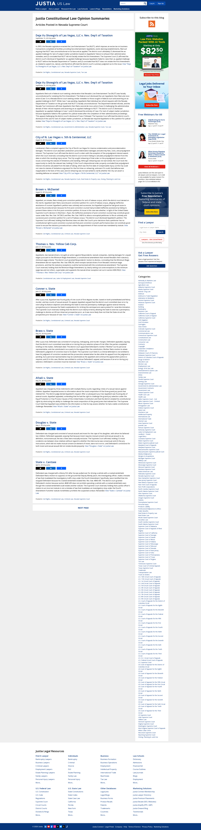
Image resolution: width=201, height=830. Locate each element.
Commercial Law (144, 331)
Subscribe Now (152, 212)
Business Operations (108, 762)
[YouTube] (48, 826)
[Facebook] (51, 826)
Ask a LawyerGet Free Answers (148, 254)
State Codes (72, 795)
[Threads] (57, 826)
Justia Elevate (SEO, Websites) (144, 802)
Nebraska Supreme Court (146, 474)
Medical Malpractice (145, 454)
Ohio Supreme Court (145, 493)
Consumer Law (143, 342)
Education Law (143, 362)
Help (125, 827)
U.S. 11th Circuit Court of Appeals (149, 579)
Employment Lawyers (44, 769)
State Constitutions (75, 791)
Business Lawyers (43, 762)
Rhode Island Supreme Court (148, 518)
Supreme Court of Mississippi (148, 544)
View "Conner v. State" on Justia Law (77, 315)
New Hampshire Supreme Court (149, 478)
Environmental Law (144, 373)
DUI (69, 769)
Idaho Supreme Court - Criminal (149, 401)
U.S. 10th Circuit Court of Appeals (149, 577)
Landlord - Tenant (144, 434)
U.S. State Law (74, 788)
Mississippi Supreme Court (147, 465)
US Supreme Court (144, 715)
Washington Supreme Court (147, 726)
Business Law (143, 311)
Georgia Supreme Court (146, 384)
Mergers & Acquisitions (146, 456)
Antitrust (141, 294)
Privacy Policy (147, 827)
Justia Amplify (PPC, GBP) (142, 805)
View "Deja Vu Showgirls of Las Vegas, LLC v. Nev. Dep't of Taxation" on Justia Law (74, 121)
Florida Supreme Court (146, 379)
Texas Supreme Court (145, 568)
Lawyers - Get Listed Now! (151, 239)
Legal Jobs (104, 791)
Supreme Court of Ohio (146, 553)
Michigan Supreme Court (146, 458)
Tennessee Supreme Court (147, 564)
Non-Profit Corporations (146, 487)
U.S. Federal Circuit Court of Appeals (150, 660)
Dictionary (137, 759)
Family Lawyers (41, 776)
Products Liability (144, 507)
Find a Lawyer (41, 9)
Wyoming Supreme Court (146, 735)
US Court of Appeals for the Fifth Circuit (151, 682)
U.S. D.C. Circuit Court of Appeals (149, 658)
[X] (63, 826)
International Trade (144, 419)
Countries (104, 812)
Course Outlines (139, 769)
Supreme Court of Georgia (147, 535)
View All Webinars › (151, 167)
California (72, 802)
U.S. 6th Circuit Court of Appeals (149, 592)
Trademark (142, 570)
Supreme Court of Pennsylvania (149, 555)
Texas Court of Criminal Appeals (149, 566)
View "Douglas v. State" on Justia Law (99, 446)
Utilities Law (142, 719)
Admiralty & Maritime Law (147, 281)
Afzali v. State (44, 378)
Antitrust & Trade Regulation (148, 296)
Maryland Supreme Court (146, 447)
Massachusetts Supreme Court (148, 450)
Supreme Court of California (147, 533)
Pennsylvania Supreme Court (148, 502)
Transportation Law (145, 572)
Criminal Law (68, 234)
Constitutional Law (57, 72)
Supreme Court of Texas (146, 557)
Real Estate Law (143, 515)
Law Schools (83, 9)
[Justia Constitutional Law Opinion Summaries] (45, 3)
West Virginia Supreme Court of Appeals (151, 728)
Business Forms (106, 798)
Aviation (141, 305)
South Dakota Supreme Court (148, 524)
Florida (70, 805)
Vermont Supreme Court (146, 722)
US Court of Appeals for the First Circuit (151, 684)
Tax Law (84, 72)
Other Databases (108, 788)
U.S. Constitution (42, 791)
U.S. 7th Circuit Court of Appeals (149, 594)
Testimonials (138, 812)
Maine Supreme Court (145, 441)
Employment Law (144, 366)
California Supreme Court (146, 318)
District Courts (41, 808)
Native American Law (145, 471)
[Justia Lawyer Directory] (67, 826)
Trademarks (105, 808)
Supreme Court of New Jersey (148, 550)
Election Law (142, 364)
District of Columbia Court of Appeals (151, 357)
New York (72, 808)
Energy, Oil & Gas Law (145, 368)
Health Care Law (143, 395)
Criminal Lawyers (42, 766)
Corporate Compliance (146, 349)
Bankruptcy (142, 309)
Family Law (142, 377)
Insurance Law (143, 412)
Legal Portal (109, 827)
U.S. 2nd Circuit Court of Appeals (149, 583)
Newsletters (107, 9)
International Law (144, 417)
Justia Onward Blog (140, 808)
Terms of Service (134, 827)
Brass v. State (44, 330)
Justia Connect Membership (144, 791)
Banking (141, 307)
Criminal (71, 762)
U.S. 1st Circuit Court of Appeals (149, 581)
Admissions (137, 762)
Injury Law (141, 410)
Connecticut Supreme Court (147, 335)
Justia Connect (98, 827)
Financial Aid (138, 766)
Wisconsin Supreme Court (147, 733)
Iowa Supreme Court (145, 423)
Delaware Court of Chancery (148, 353)
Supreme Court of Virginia (147, 559)
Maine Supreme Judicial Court (148, 443)
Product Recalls (106, 802)
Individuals (73, 756)
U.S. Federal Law (43, 788)
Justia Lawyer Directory (142, 795)
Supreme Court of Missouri (147, 546)
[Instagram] (54, 826)
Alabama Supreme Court (146, 287)
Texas (70, 812)
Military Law (142, 461)
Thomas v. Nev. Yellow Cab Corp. (56, 244)
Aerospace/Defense (145, 283)
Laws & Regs (95, 9)
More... (38, 783)
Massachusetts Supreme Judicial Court (151, 452)
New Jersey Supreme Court (147, 480)
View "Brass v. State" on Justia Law (89, 362)
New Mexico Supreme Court (147, 482)
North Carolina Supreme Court (148, 489)
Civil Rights (46, 72)
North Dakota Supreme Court (148, 491)
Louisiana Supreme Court (146, 439)
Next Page (83, 508)
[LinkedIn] (45, 826)
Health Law (142, 397)
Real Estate (104, 776)
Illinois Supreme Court (145, 403)
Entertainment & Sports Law (148, 371)
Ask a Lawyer (54, 9)
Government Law (144, 390)
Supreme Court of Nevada (147, 548)
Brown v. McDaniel (47, 189)
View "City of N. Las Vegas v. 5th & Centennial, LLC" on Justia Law (84, 173)
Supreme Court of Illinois (146, 540)
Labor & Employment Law (65, 278)
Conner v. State (45, 288)
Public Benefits (143, 511)
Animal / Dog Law (144, 292)
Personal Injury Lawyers (45, 779)
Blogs (135, 776)
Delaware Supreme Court (146, 355)
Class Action (142, 327)
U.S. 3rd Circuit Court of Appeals (149, 586)
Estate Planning (74, 772)
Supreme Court (42, 802)
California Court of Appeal (147, 313)
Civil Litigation (143, 320)
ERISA (140, 375)
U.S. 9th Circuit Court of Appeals (149, 599)
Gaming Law (142, 381)
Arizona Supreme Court (146, 300)
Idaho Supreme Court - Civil (147, 399)
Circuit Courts (41, 805)
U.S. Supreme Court (144, 662)
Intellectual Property (145, 414)
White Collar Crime (144, 730)
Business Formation (108, 759)
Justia (40, 826)
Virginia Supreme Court (146, 724)
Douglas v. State (46, 422)
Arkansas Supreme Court (146, 302)
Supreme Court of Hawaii (146, 537)
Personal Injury (143, 504)
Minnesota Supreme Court (147, 463)
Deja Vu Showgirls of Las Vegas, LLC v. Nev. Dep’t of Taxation (74, 35)
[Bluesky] (60, 826)
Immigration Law (144, 406)
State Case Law (74, 798)
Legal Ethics (142, 436)
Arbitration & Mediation (146, 298)
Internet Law (142, 421)
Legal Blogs (105, 795)
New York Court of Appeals (147, 485)
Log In (152, 3)
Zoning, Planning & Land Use (110, 179)
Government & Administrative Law (76, 127)
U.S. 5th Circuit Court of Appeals (149, 590)
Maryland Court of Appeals (147, 445)
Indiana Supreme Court (146, 408)
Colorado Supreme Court (146, 329)
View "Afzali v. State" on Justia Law (66, 406)
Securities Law (143, 520)
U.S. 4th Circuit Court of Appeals (149, 588)
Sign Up (161, 3)
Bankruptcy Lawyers (44, 759)
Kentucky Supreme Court (146, 430)
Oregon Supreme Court (146, 498)
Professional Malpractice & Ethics (149, 509)
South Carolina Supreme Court (148, 522)
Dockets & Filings (42, 812)
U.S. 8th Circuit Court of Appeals (149, 597)
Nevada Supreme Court (72, 72)
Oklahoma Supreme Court (147, 496)
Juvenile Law (142, 425)
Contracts (141, 344)
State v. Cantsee (46, 462)
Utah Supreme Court (145, 717)
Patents (141, 500)
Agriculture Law (143, 285)
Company (118, 827)
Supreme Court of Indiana (147, 542)
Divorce (71, 766)
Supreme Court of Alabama (147, 526)
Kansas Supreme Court (146, 428)
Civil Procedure (143, 322)
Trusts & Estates (144, 575)
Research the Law (68, 9)
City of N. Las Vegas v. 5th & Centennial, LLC (63, 137)
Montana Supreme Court (146, 469)
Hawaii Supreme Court (145, 392)
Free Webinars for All (150, 114)
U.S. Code (39, 795)
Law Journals (138, 772)
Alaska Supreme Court (145, 289)
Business (104, 756)
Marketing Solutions (121, 9)
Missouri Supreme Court (146, 467)
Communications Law (145, 333)
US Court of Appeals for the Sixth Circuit (151, 704)
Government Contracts (146, 388)
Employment (105, 766)
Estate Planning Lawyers (45, 772)
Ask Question (152, 266)
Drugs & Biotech (144, 360)
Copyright (141, 346)
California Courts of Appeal (147, 316)
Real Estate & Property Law (90, 179)
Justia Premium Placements (143, 798)
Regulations (40, 798)
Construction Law (144, 340)
